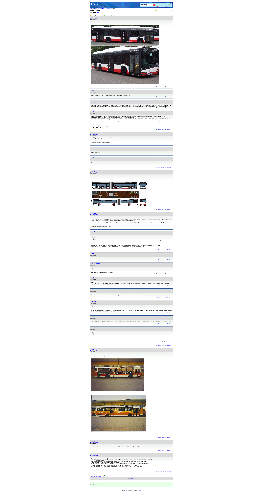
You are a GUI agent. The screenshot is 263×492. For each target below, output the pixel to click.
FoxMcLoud (94, 111)
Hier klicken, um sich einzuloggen (96, 484)
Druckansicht (132, 478)
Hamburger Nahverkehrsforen (99, 8)
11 (169, 15)
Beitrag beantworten (161, 86)
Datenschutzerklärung (131, 488)
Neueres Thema (94, 476)
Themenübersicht (100, 15)
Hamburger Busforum (108, 8)
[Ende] (172, 15)
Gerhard (93, 277)
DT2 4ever (94, 213)
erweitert (171, 11)
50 (120, 15)
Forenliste (92, 15)
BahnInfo (140, 490)
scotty (93, 147)
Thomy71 (94, 301)
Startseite (91, 8)
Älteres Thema (101, 476)
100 (121, 15)
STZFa (93, 90)
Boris (93, 157)
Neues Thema (107, 15)
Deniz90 (93, 171)
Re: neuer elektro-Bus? (94, 134)
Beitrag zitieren (168, 86)
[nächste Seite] (170, 15)
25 (118, 15)
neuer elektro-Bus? (93, 18)
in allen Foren (125, 15)
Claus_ (98, 12)
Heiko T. (93, 100)
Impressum (124, 488)
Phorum (126, 490)
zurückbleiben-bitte (96, 263)
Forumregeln (138, 488)
